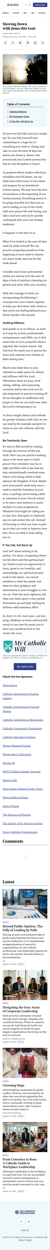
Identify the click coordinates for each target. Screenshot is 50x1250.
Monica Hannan (10, 1039)
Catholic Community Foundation (22, 728)
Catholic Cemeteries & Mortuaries (23, 720)
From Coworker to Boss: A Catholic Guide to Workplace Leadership (20, 1163)
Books (42, 13)
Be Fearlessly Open (19, 116)
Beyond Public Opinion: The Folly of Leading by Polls (23, 928)
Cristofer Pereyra (12, 1113)
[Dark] (26, 5)
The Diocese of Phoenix (17, 815)
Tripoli (28, 1240)
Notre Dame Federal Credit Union (23, 789)
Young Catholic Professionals (20, 832)
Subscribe (40, 5)
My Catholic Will (25, 666)
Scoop (16, 13)
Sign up (25, 1230)
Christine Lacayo (11, 34)
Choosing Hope (13, 1085)
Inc (33, 13)
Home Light (10, 780)
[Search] (30, 5)
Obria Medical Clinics (15, 797)
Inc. (4, 961)
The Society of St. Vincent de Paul (22, 823)
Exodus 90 (9, 763)
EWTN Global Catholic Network (22, 771)
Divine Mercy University (17, 754)
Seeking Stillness (18, 111)
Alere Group (10, 685)
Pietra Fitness (11, 806)
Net (25, 13)
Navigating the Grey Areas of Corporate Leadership (21, 1009)
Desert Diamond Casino (17, 746)
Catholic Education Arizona (19, 737)
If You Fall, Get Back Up (21, 121)
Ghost (21, 1240)
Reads (6, 13)
